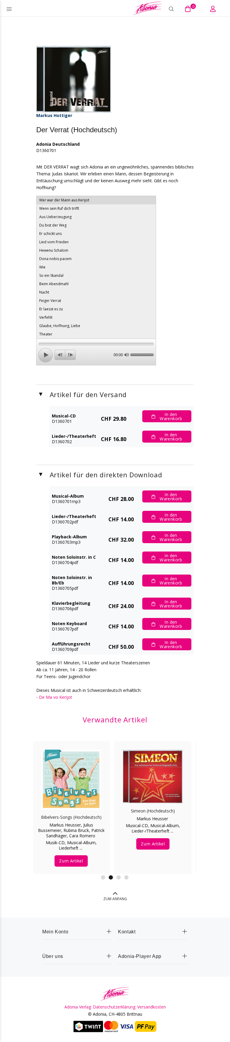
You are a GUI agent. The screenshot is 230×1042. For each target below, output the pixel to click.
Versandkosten (151, 1007)
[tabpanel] (71, 802)
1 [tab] (103, 877)
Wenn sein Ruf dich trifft (59, 208)
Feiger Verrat (50, 300)
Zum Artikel (71, 861)
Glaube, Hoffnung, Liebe (59, 325)
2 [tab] (111, 877)
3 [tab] (118, 877)
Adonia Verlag (77, 1007)
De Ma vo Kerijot (55, 697)
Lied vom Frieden (54, 241)
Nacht (44, 292)
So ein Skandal (51, 275)
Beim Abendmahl (54, 283)
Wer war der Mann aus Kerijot (64, 200)
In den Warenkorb (171, 416)
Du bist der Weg (52, 225)
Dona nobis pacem (55, 258)
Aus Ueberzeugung (55, 216)
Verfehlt (45, 317)
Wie (42, 267)
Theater (45, 334)
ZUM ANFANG (115, 898)
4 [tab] (126, 877)
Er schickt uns (50, 233)
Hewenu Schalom (53, 250)
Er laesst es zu (51, 309)
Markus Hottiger (54, 115)
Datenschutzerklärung (114, 1007)
